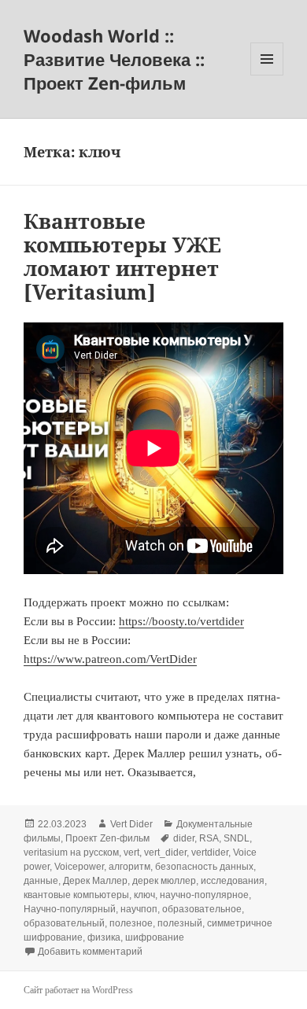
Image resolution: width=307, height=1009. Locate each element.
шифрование (154, 937)
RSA (209, 838)
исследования (232, 880)
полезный (179, 923)
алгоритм (129, 866)
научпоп (138, 909)
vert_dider (165, 852)
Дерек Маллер (95, 880)
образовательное (202, 909)
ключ (144, 894)
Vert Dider (131, 824)
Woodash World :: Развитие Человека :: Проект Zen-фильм (114, 59)
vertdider (209, 852)
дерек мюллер (164, 880)
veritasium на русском (71, 852)
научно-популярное (204, 894)
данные (41, 880)
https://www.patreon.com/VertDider (110, 659)
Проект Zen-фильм (107, 838)
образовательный (64, 923)
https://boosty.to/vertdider (181, 621)
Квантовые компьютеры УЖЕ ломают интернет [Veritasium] (122, 256)
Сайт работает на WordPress (78, 990)
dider (183, 838)
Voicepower (79, 866)
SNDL (237, 838)
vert (131, 852)
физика (103, 937)
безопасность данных (204, 866)
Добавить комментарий (90, 951)
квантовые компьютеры (76, 894)
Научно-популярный (70, 909)
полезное (131, 923)
